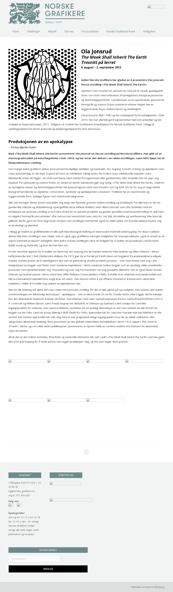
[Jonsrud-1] (66, 378)
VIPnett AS (159, 586)
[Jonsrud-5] (66, 417)
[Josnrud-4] (145, 378)
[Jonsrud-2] (106, 378)
